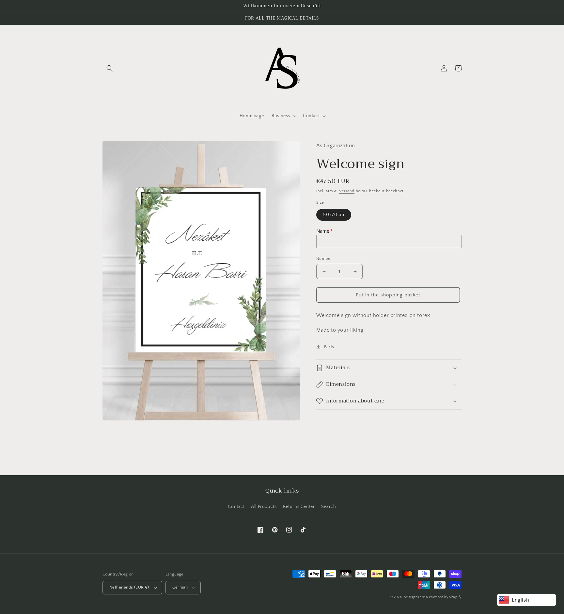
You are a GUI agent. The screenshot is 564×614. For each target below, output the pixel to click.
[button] (109, 68)
